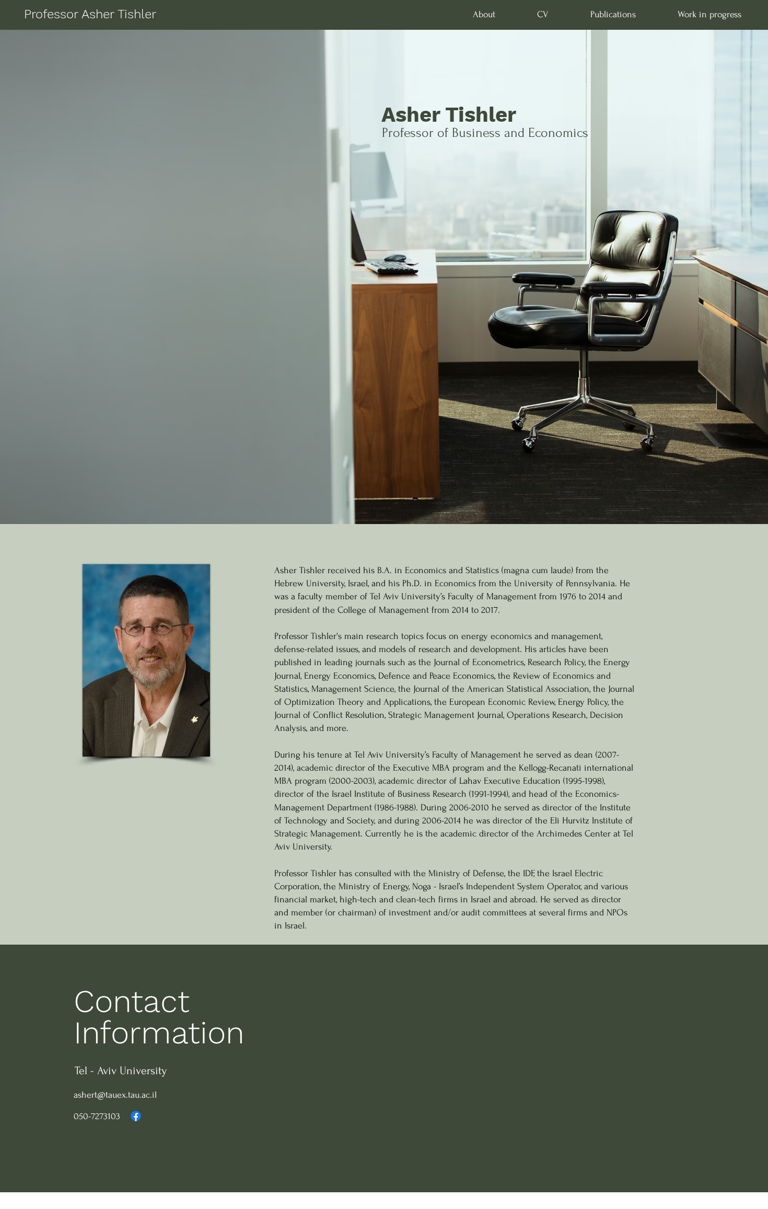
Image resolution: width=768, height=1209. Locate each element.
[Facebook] (136, 1116)
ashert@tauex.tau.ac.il (115, 1095)
